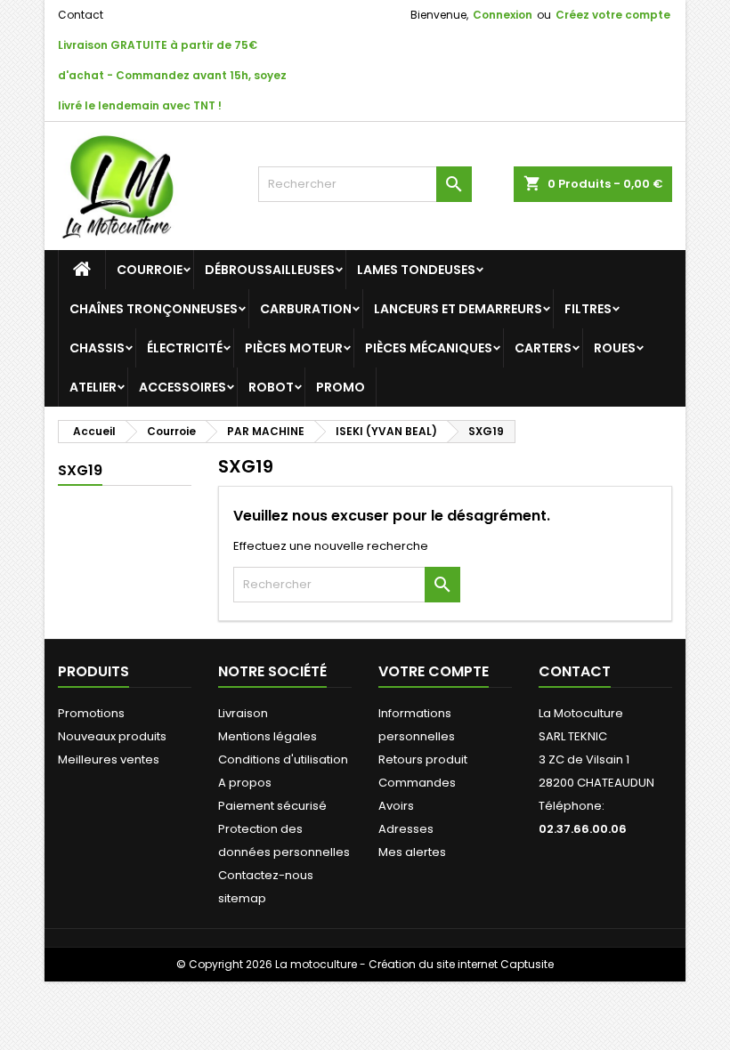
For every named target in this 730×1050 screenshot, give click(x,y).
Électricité (185, 348)
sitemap (242, 898)
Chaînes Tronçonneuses (153, 309)
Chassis (97, 348)
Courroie (149, 270)
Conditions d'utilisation (283, 759)
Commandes (417, 782)
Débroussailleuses (270, 270)
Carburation (306, 309)
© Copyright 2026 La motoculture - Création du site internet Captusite (365, 964)
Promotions (91, 713)
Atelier (93, 387)
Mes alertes (412, 852)
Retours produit (422, 759)
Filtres (588, 309)
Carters (543, 348)
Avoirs (396, 805)
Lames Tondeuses (416, 270)
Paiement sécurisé (272, 805)
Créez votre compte (613, 14)
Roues (615, 348)
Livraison (243, 713)
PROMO (340, 387)
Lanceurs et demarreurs (458, 309)
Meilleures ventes (108, 759)
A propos (245, 782)
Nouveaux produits (112, 736)
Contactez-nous (265, 875)
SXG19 (80, 470)
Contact (80, 14)
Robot (271, 387)
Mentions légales (267, 736)
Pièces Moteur (294, 348)
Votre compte (433, 671)
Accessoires (182, 387)
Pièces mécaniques (428, 348)
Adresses (406, 828)
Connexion (502, 14)
